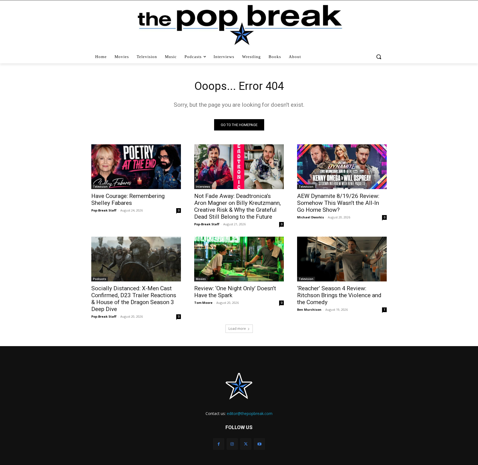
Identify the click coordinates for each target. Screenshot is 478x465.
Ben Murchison (309, 309)
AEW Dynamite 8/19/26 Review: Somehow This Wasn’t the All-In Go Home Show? (338, 203)
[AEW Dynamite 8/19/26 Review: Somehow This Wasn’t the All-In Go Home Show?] (342, 166)
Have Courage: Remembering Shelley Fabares (128, 199)
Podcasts (99, 279)
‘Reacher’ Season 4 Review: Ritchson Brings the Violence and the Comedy (339, 295)
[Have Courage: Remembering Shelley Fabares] (136, 166)
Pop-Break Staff (103, 210)
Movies (201, 279)
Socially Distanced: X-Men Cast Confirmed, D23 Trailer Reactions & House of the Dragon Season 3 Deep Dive (133, 298)
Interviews (203, 187)
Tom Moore (203, 303)
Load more (237, 328)
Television (100, 187)
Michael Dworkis (310, 217)
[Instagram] (232, 443)
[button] (379, 56)
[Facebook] (218, 443)
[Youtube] (259, 443)
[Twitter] (245, 443)
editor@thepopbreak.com (249, 413)
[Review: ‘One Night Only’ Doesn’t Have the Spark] (239, 259)
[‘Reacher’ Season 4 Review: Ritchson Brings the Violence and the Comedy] (342, 259)
